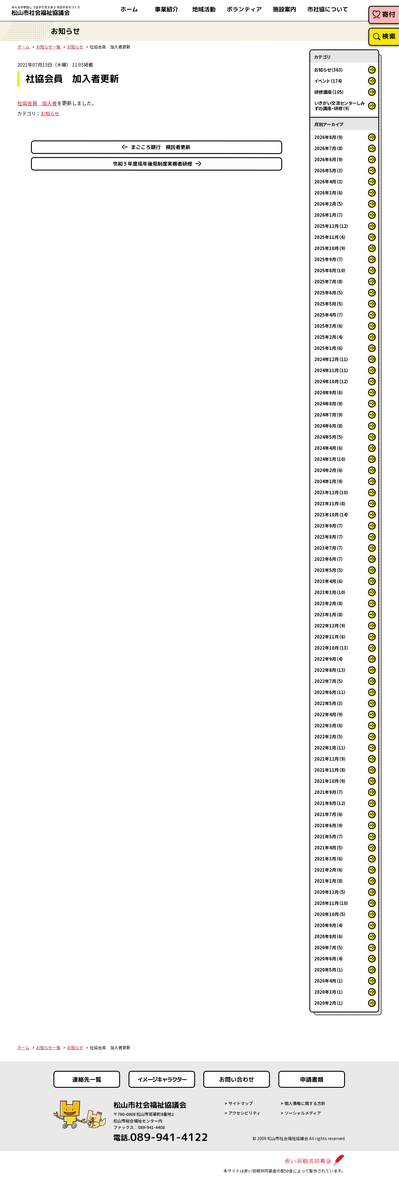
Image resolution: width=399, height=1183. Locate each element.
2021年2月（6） (329, 870)
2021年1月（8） (329, 881)
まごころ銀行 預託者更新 (160, 147)
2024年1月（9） (329, 481)
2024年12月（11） (331, 359)
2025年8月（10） (330, 270)
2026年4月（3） (329, 181)
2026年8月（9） (329, 137)
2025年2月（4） (329, 337)
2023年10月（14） (331, 514)
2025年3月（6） (329, 326)
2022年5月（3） (329, 703)
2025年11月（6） (330, 237)
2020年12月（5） (330, 892)
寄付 (389, 14)
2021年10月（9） (330, 781)
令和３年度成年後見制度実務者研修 (152, 163)
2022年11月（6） (330, 637)
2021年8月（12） (330, 803)
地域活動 (204, 9)
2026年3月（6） (329, 193)
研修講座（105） (329, 92)
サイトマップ (240, 1103)
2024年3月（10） (330, 459)
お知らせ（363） (329, 70)
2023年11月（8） (330, 503)
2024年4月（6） (329, 448)
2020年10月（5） (330, 914)
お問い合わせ (236, 1079)
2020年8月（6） (329, 936)
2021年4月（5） (329, 847)
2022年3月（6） (329, 725)
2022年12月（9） (330, 625)
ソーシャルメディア (302, 1113)
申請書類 (311, 1079)
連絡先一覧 (86, 1079)
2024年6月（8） (329, 426)
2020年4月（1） (329, 981)
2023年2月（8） (329, 603)
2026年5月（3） (329, 170)
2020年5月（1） (329, 970)
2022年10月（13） (331, 648)
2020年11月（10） (331, 903)
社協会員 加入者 (37, 103)
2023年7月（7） (329, 548)
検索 (389, 36)
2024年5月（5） (329, 437)
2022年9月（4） (329, 659)
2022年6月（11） (330, 692)
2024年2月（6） (329, 470)
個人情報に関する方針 (304, 1103)
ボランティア (244, 9)
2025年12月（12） (331, 226)
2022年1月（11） (330, 748)
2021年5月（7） (329, 836)
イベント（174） (328, 81)
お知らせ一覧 (48, 47)
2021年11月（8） (330, 770)
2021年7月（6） (329, 814)
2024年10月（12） (331, 381)
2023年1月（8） (329, 614)
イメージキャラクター (161, 1079)
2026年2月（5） (329, 204)
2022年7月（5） (329, 681)
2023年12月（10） (331, 492)
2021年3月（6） (329, 859)
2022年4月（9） (329, 714)
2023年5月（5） (329, 570)
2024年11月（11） (331, 370)
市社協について (327, 9)
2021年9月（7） (329, 792)
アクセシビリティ (244, 1113)
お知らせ (75, 47)
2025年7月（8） (329, 281)
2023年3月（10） (330, 592)
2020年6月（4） (329, 958)
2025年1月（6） (329, 348)
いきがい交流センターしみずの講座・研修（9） (339, 105)
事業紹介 (166, 9)
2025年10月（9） (330, 248)
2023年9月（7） (329, 526)
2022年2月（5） (329, 736)
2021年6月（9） (329, 825)
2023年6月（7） (329, 559)
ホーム (129, 9)
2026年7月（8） (329, 148)
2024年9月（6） (329, 392)
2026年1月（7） (329, 215)
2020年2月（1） (329, 1003)
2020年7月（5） (329, 947)
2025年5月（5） (329, 304)
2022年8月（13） (330, 670)
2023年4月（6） (329, 581)
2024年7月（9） (329, 415)
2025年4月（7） (329, 315)
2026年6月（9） (329, 159)
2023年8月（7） (329, 537)
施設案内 (284, 9)
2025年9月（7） (329, 259)
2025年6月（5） (329, 292)
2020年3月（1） (329, 992)
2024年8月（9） (329, 403)
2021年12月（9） (330, 759)
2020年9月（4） (329, 925)
